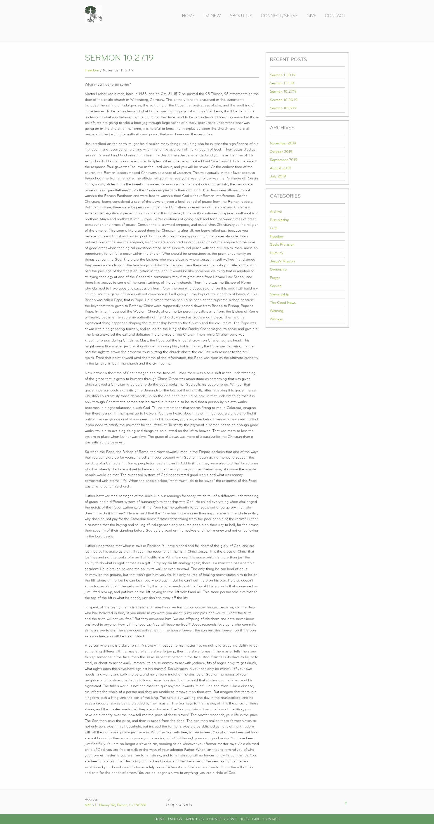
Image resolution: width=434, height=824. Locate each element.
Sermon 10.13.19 (283, 108)
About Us (240, 16)
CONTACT (271, 819)
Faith (274, 228)
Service (276, 286)
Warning (276, 310)
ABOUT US (194, 819)
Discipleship (279, 220)
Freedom (92, 70)
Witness (276, 319)
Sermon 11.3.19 (282, 83)
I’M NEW (175, 819)
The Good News (283, 302)
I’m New (212, 16)
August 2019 (280, 168)
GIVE (256, 819)
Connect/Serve (279, 16)
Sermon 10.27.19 (283, 91)
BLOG (244, 819)
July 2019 (278, 176)
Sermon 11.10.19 (282, 75)
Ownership (278, 269)
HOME (159, 819)
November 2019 (283, 143)
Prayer (275, 277)
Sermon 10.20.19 (283, 100)
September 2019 (283, 160)
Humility (276, 253)
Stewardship (279, 294)
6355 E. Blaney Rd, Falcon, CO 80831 (115, 805)
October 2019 (281, 151)
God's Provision (282, 244)
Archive (276, 211)
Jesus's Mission (282, 261)
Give (311, 16)
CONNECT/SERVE (221, 819)
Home (188, 16)
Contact (335, 16)
